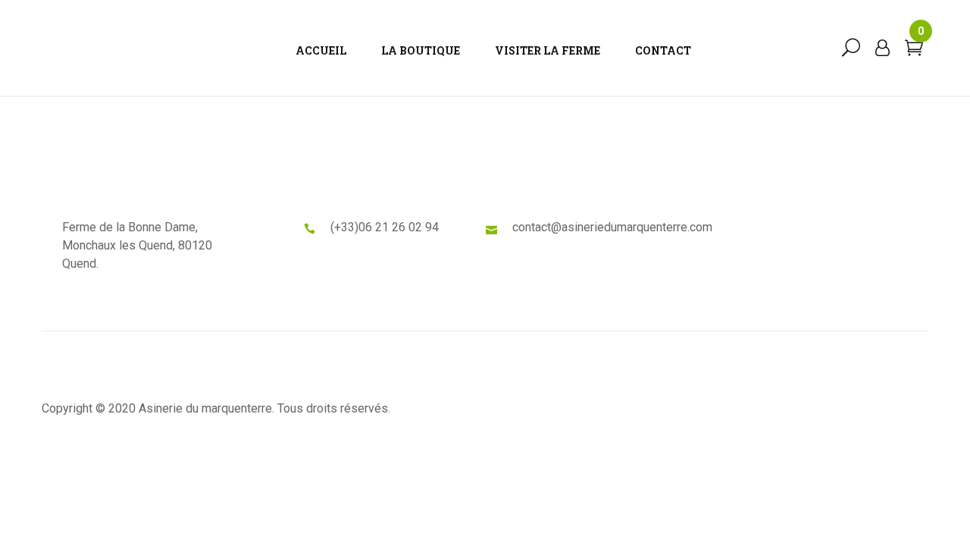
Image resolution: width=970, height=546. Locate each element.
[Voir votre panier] (914, 51)
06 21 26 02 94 (398, 227)
